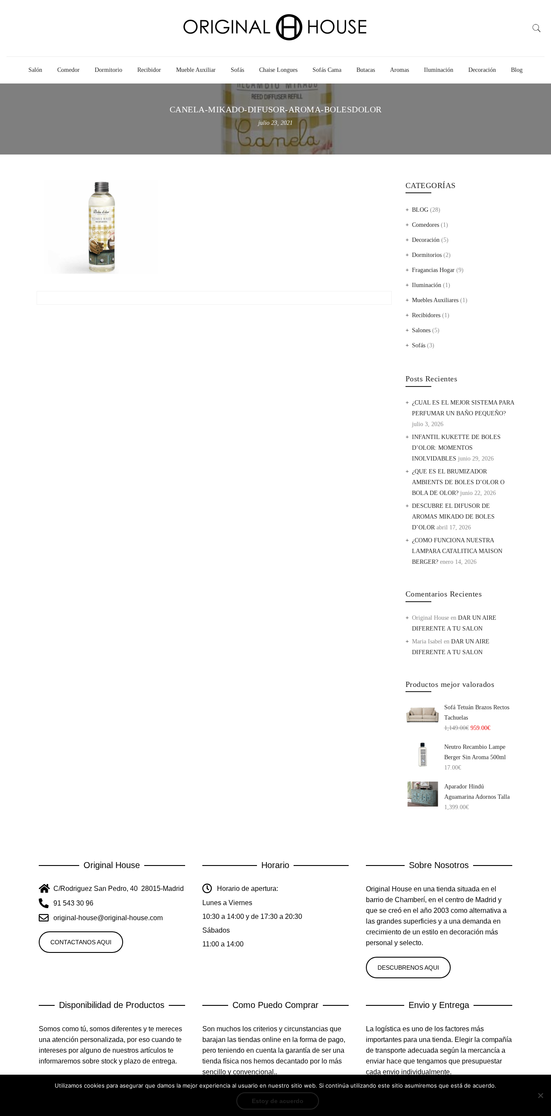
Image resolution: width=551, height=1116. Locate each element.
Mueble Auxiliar (196, 70)
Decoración (482, 70)
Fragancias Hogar (433, 270)
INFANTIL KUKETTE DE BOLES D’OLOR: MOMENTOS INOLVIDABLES (456, 448)
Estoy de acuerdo (277, 1100)
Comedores (425, 225)
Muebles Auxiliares (435, 300)
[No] (540, 1095)
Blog (517, 70)
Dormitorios (427, 255)
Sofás (237, 70)
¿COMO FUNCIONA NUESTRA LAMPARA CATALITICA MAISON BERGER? (457, 551)
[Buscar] (537, 28)
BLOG (420, 210)
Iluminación (438, 70)
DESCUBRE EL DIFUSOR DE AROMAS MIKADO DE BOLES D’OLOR (453, 517)
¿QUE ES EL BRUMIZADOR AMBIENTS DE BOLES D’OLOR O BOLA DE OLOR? (458, 482)
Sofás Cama (327, 70)
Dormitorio (108, 70)
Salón (35, 70)
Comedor (68, 70)
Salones (421, 330)
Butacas (365, 70)
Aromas (399, 70)
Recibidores (426, 315)
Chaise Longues (278, 70)
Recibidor (149, 70)
